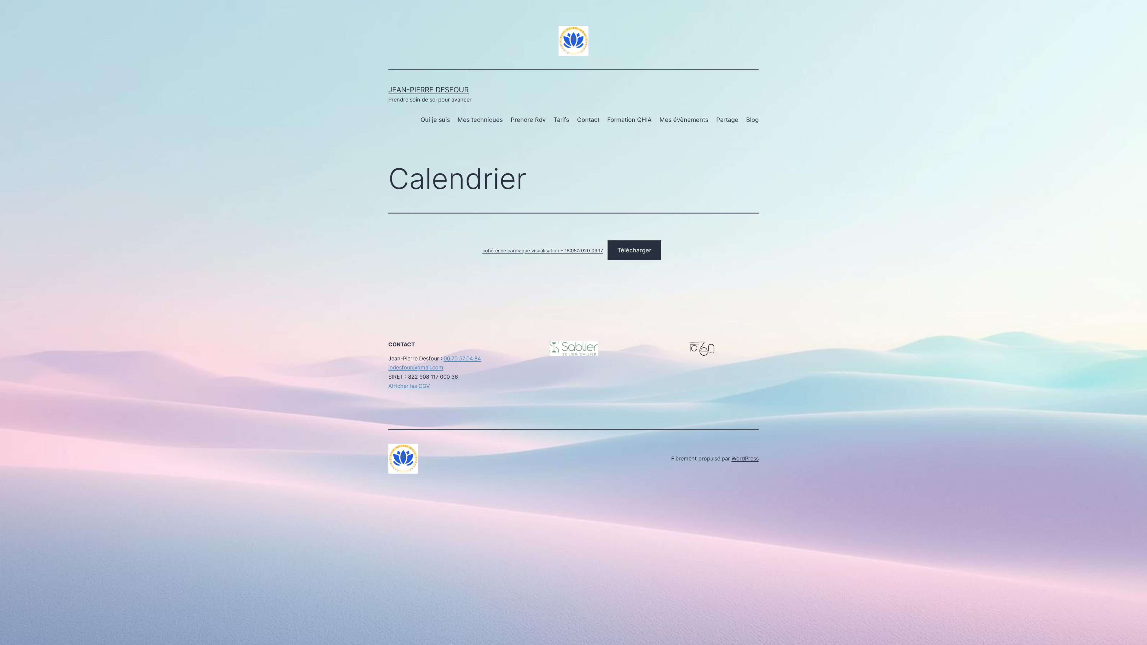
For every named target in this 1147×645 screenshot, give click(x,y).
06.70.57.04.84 (462, 358)
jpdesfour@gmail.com (415, 367)
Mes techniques (480, 119)
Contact (588, 119)
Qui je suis (435, 119)
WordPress (745, 458)
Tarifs (561, 119)
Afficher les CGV (409, 386)
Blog (752, 119)
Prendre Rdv (528, 119)
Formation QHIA (629, 119)
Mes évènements (684, 119)
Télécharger (634, 250)
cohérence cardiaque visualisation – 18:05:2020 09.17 (542, 251)
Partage (727, 119)
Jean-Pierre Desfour (428, 89)
